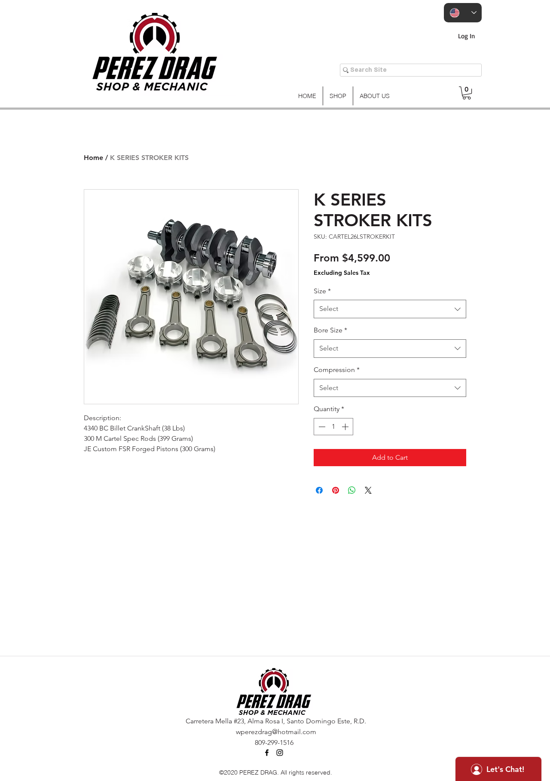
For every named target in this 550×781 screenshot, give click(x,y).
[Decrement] (321, 426)
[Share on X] (368, 490)
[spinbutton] (333, 426)
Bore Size (330, 330)
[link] (466, 92)
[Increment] (346, 426)
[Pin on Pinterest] (335, 490)
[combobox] (390, 309)
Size (322, 291)
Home (93, 158)
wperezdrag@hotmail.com (276, 732)
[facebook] (267, 752)
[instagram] (279, 752)
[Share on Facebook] (319, 490)
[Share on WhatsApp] (352, 490)
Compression (337, 370)
